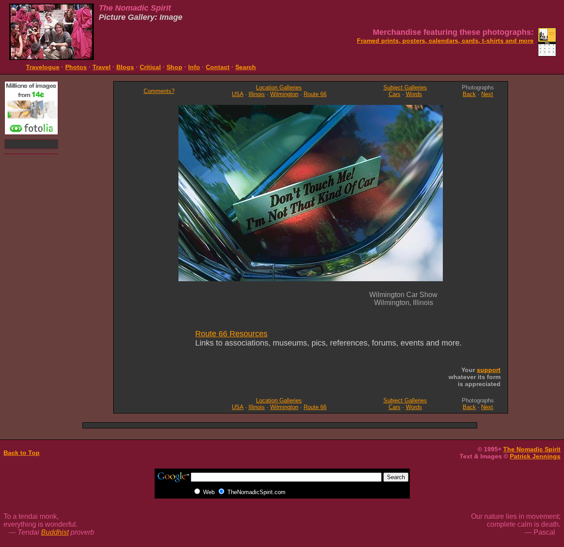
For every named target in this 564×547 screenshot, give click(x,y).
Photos (76, 67)
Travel (102, 67)
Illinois (257, 94)
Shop (174, 67)
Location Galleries (279, 87)
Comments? (159, 91)
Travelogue (42, 67)
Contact (218, 67)
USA (237, 94)
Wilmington (284, 94)
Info (194, 67)
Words (414, 94)
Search (245, 67)
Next (487, 94)
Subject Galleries (405, 87)
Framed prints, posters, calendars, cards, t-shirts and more (445, 40)
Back (469, 94)
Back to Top (22, 452)
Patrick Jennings (535, 456)
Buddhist (55, 532)
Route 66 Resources (231, 333)
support (489, 369)
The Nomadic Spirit (531, 449)
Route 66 (315, 94)
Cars (395, 94)
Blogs (125, 67)
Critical (150, 67)
